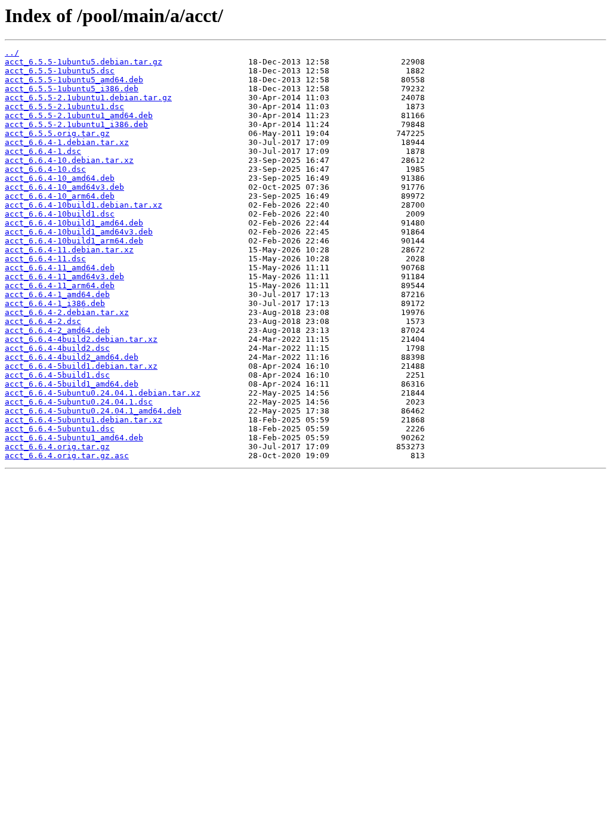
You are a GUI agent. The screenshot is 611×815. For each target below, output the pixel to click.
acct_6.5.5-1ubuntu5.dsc (60, 70)
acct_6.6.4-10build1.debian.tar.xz (83, 204)
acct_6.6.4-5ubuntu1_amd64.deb (74, 437)
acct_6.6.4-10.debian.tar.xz (69, 160)
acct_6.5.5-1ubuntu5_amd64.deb (74, 79)
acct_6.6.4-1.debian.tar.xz (67, 142)
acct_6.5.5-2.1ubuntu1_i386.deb (76, 124)
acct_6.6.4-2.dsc (43, 321)
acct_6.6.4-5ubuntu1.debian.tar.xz (83, 419)
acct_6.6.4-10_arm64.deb (60, 196)
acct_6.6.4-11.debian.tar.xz (69, 249)
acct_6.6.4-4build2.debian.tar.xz (81, 339)
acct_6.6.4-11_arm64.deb (60, 285)
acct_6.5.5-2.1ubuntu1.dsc (64, 106)
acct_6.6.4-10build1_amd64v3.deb (79, 231)
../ (12, 52)
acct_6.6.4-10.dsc (45, 169)
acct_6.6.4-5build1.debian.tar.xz (81, 366)
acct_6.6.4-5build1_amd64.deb (71, 383)
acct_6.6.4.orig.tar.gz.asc (67, 455)
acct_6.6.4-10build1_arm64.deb (74, 240)
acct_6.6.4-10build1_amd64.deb (74, 222)
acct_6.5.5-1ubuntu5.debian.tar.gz (83, 61)
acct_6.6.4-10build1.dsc (60, 213)
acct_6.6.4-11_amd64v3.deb (64, 276)
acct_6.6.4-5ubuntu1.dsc (60, 428)
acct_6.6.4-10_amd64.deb (60, 178)
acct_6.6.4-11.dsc (45, 258)
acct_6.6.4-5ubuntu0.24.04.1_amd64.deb (93, 410)
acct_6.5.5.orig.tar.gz (57, 133)
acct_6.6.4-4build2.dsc (57, 348)
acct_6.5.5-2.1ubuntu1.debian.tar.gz (88, 97)
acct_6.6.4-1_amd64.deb (57, 294)
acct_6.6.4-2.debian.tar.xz (67, 312)
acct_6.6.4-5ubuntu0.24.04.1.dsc (79, 401)
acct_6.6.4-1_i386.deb (55, 303)
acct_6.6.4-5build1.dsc (57, 375)
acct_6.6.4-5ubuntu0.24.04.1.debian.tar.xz (102, 392)
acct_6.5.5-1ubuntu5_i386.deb (71, 88)
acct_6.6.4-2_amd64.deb (57, 330)
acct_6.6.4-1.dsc (43, 151)
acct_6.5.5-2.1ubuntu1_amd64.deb (79, 115)
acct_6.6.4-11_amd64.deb (60, 267)
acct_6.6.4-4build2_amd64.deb (71, 357)
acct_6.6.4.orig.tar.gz (57, 446)
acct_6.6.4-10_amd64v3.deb (64, 187)
